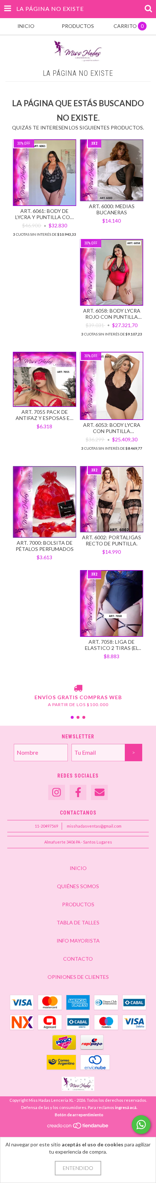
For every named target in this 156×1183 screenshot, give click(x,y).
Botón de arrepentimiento (79, 1114)
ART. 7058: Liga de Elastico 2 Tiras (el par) (112, 645)
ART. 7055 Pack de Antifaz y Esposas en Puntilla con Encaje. (44, 415)
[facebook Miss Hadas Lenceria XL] (78, 792)
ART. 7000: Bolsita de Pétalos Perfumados (45, 546)
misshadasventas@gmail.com (94, 826)
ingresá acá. (126, 1107)
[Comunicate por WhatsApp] (141, 1124)
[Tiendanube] (78, 1127)
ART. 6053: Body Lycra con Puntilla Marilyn (111, 428)
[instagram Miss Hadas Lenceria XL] (56, 792)
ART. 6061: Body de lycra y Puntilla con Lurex (44, 214)
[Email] (99, 792)
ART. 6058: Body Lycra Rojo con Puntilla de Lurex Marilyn (111, 314)
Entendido (78, 1168)
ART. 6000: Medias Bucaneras (112, 209)
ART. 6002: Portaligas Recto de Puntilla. (111, 540)
